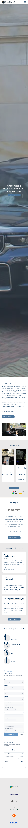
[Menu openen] (24, 2)
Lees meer (18, 479)
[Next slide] (25, 465)
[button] (18, 492)
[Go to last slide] (3, 465)
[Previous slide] (3, 518)
